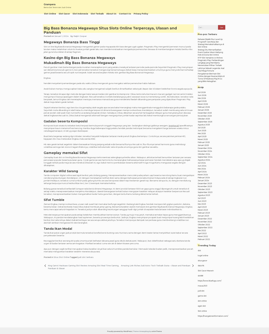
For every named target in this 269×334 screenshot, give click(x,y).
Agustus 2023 (204, 195)
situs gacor (202, 261)
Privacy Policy (141, 13)
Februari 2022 (204, 239)
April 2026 (202, 101)
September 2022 (205, 227)
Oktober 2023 (204, 189)
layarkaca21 (174, 125)
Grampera (49, 4)
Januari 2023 (203, 216)
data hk (201, 266)
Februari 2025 (204, 142)
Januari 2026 (203, 110)
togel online (203, 255)
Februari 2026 (204, 107)
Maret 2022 (203, 236)
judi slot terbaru (85, 257)
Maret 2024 (203, 175)
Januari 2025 (203, 145)
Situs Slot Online (61, 257)
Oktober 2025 (204, 119)
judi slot (201, 291)
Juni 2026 (202, 95)
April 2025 (202, 136)
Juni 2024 (202, 166)
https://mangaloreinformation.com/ (213, 316)
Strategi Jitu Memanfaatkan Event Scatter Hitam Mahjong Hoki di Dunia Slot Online (210, 52)
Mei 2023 (202, 204)
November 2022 (205, 222)
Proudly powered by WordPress (119, 331)
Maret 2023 (203, 210)
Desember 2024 (205, 148)
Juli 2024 (202, 163)
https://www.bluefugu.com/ (209, 281)
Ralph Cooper (80, 36)
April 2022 (202, 233)
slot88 (200, 276)
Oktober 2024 (204, 154)
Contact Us (125, 13)
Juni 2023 (202, 201)
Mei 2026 (202, 98)
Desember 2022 (205, 219)
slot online (202, 301)
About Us (111, 13)
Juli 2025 (202, 128)
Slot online (202, 311)
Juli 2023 (202, 198)
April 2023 (202, 207)
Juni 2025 (202, 130)
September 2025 (205, 122)
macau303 (202, 286)
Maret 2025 (203, 139)
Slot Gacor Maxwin (206, 271)
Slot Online (50, 13)
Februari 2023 (204, 213)
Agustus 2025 (204, 125)
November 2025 (205, 116)
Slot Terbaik (97, 13)
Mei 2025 (202, 133)
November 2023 (205, 186)
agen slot (202, 306)
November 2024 (205, 151)
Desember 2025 (205, 113)
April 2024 (202, 172)
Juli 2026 (202, 92)
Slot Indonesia (80, 13)
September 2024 (205, 157)
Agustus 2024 (204, 160)
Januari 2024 (203, 180)
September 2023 (205, 192)
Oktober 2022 (204, 225)
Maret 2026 (203, 104)
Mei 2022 (202, 230)
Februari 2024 (204, 178)
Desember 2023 (205, 183)
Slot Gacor (64, 13)
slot (199, 250)
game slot (202, 296)
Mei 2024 (202, 169)
